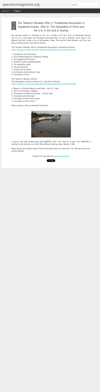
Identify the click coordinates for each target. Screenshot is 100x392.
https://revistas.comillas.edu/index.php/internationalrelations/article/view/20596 (43, 84)
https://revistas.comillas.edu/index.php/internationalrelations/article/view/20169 (43, 49)
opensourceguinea (61, 156)
